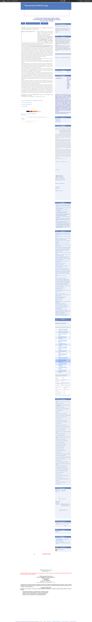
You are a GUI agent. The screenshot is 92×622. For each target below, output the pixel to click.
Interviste (57, 483)
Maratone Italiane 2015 (59, 433)
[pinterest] (64, 1)
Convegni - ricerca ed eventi (32, 113)
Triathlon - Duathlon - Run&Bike (61, 440)
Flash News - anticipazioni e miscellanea (62, 415)
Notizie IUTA (58, 460)
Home (23, 23)
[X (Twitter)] (62, 1)
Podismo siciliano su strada (60, 413)
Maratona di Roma (58, 300)
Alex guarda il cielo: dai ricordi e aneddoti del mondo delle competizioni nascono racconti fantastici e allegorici (62, 250)
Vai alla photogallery (24, 106)
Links (56, 292)
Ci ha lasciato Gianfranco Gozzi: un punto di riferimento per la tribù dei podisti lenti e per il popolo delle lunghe (63, 226)
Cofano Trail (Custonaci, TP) (59, 264)
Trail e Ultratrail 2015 (59, 447)
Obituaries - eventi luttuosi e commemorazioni (63, 463)
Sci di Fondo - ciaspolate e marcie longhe (62, 457)
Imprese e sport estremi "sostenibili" (61, 426)
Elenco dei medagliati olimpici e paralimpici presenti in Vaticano (32, 100)
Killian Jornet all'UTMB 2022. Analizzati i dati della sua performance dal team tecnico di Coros (63, 219)
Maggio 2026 (57, 119)
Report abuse (49, 621)
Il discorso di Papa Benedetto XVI (26, 104)
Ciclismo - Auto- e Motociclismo (61, 470)
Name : (56, 38)
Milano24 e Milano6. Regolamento (60, 303)
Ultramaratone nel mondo (60, 445)
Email (57, 524)
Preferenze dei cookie (73, 621)
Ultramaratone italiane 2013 (60, 455)
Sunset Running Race (58, 308)
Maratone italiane (58, 403)
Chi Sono (57, 45)
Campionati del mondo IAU (60, 420)
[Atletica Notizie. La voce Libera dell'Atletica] (59, 190)
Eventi (57, 480)
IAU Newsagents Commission (60, 467)
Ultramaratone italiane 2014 (60, 450)
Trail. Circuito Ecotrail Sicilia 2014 (61, 475)
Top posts (41, 621)
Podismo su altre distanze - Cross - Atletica (63, 401)
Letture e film (58, 418)
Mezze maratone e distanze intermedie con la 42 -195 (63, 405)
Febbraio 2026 (57, 120)
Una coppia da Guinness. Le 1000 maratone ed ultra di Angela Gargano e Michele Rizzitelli (63, 224)
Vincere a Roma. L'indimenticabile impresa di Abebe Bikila (63, 217)
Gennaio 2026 (57, 121)
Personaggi (58, 452)
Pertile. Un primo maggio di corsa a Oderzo (62, 306)
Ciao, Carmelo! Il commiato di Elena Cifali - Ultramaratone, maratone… (62, 341)
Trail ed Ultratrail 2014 (59, 435)
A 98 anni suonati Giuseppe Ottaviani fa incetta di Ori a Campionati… (62, 364)
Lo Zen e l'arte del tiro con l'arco (60, 293)
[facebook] (61, 1)
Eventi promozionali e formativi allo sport (62, 453)
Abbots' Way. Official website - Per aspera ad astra (63, 543)
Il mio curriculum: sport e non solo (60, 158)
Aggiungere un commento (29, 121)
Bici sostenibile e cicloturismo (60, 465)
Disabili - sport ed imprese (60, 458)
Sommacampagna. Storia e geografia (61, 307)
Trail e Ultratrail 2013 (59, 442)
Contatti (56, 32)
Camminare (58, 423)
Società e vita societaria (60, 428)
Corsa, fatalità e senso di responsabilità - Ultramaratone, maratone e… (63, 344)
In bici (56, 276)
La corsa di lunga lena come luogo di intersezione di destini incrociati (61, 212)
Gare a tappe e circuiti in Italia (60, 421)
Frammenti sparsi (44, 23)
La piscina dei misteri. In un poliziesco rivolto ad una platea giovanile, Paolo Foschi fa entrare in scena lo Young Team (63, 215)
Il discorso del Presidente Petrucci (26, 102)
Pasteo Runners (58, 477)
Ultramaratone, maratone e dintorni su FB (33, 23)
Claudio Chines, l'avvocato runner (60, 263)
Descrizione (57, 28)
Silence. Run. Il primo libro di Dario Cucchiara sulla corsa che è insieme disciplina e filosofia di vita (63, 206)
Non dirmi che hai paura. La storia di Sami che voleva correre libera (63, 208)
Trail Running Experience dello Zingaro (61, 309)
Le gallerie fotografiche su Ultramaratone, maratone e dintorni (62, 539)
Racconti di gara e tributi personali (61, 408)
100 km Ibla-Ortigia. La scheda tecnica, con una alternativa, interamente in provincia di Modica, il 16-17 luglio (62, 234)
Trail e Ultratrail (58, 410)
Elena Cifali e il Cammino (60, 482)
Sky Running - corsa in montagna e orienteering (63, 431)
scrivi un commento (24, 114)
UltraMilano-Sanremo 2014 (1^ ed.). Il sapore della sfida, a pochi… (63, 351)
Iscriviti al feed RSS (60, 549)
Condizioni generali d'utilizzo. (56, 621)
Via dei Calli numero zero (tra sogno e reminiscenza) (62, 210)
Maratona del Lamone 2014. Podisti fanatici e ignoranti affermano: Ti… (62, 337)
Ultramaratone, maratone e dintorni (26, 621)
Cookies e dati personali (65, 621)
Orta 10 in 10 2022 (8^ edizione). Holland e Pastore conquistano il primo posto (62, 222)
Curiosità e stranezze (59, 472)
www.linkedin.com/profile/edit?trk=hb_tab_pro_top (47, 582)
